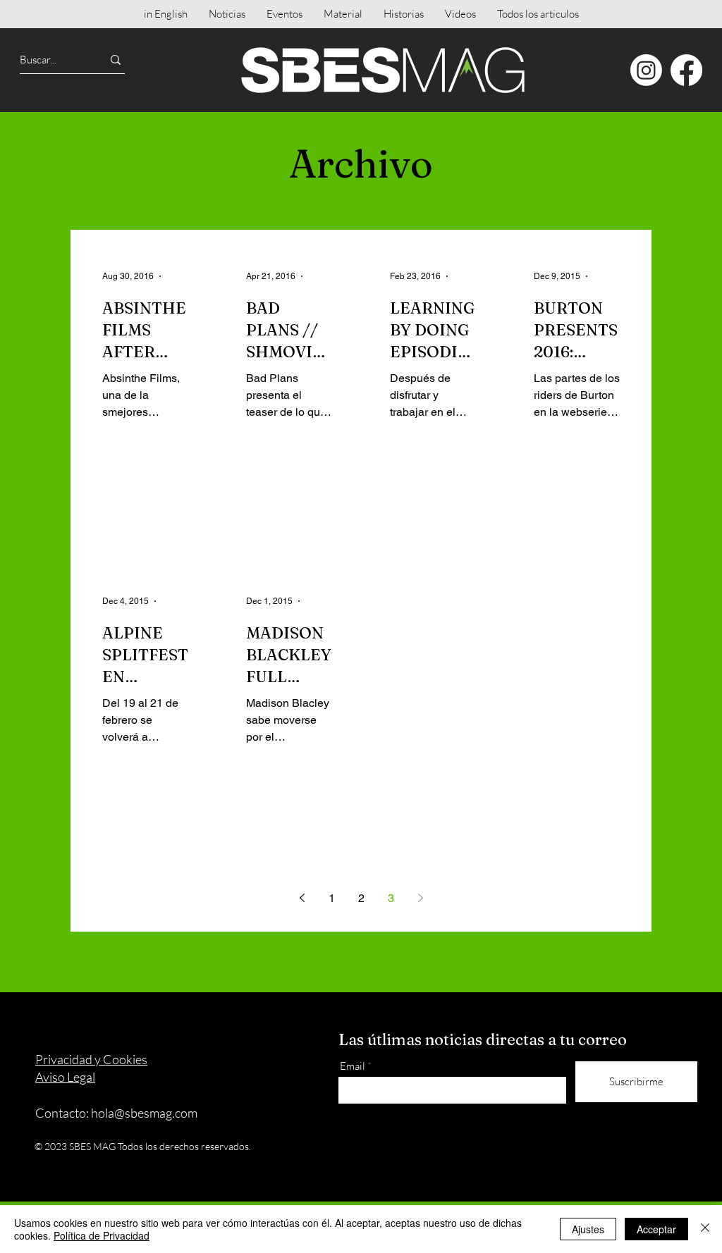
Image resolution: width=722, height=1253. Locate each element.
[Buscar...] (115, 59)
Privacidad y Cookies (91, 1059)
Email (352, 1066)
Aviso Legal (65, 1077)
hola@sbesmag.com (144, 1113)
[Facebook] (686, 70)
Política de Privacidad (101, 1235)
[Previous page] (301, 898)
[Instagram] (646, 70)
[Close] (705, 1229)
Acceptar (656, 1229)
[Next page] (420, 898)
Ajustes (588, 1229)
